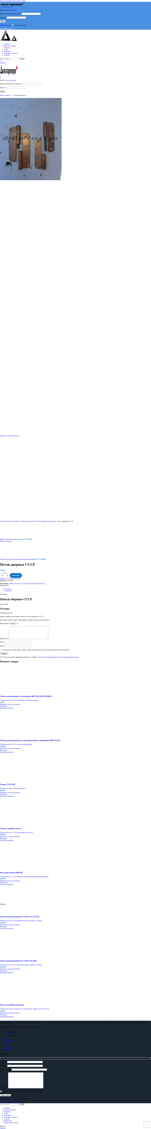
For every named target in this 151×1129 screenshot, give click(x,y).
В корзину (16, 575)
